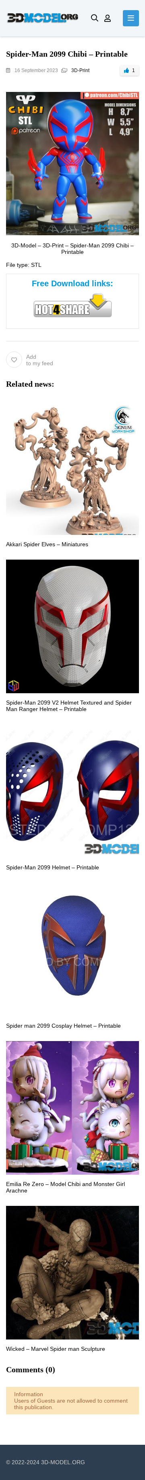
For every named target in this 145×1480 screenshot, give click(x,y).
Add (39, 359)
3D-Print (80, 70)
